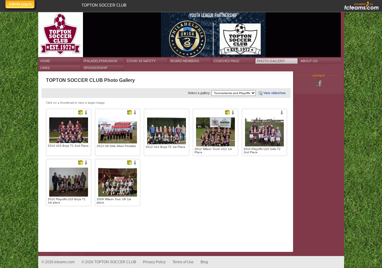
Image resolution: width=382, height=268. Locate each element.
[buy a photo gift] (80, 112)
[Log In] (20, 5)
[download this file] (86, 112)
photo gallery (271, 61)
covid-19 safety (141, 61)
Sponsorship (95, 68)
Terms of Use (183, 262)
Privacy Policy (154, 262)
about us (309, 61)
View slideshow (275, 93)
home (45, 61)
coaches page (226, 61)
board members (184, 61)
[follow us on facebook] (318, 83)
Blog (204, 262)
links (45, 68)
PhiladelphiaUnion (100, 61)
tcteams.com (64, 262)
